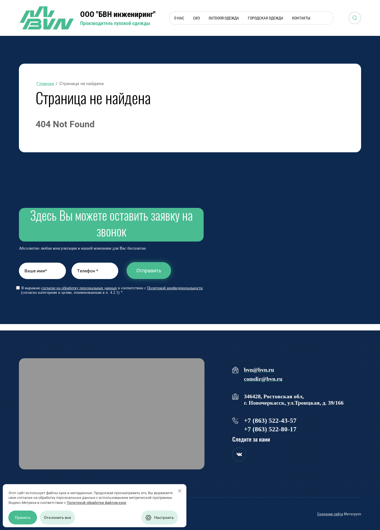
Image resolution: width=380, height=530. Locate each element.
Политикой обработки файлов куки (96, 503)
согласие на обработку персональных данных (79, 288)
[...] (326, 18)
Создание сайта (330, 514)
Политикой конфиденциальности (175, 288)
